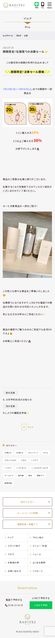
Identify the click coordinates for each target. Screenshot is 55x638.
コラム (45, 452)
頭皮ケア (40, 475)
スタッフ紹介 (14, 545)
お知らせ (8, 452)
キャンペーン (33, 452)
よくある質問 (39, 562)
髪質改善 (8, 483)
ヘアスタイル (21, 468)
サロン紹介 (38, 537)
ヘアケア (34, 460)
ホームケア (9, 475)
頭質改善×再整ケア (27, 524)
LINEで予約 (41, 605)
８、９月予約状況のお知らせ (17, 399)
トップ (11, 537)
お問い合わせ (14, 571)
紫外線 (21, 475)
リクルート (38, 571)
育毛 (30, 475)
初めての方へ (27, 501)
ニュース (37, 554)
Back (30, 427)
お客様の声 (13, 562)
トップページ (8, 35)
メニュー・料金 (40, 545)
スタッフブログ (10, 460)
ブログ (18, 35)
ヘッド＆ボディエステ (39, 468)
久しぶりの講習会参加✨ (16, 412)
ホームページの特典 (27, 513)
